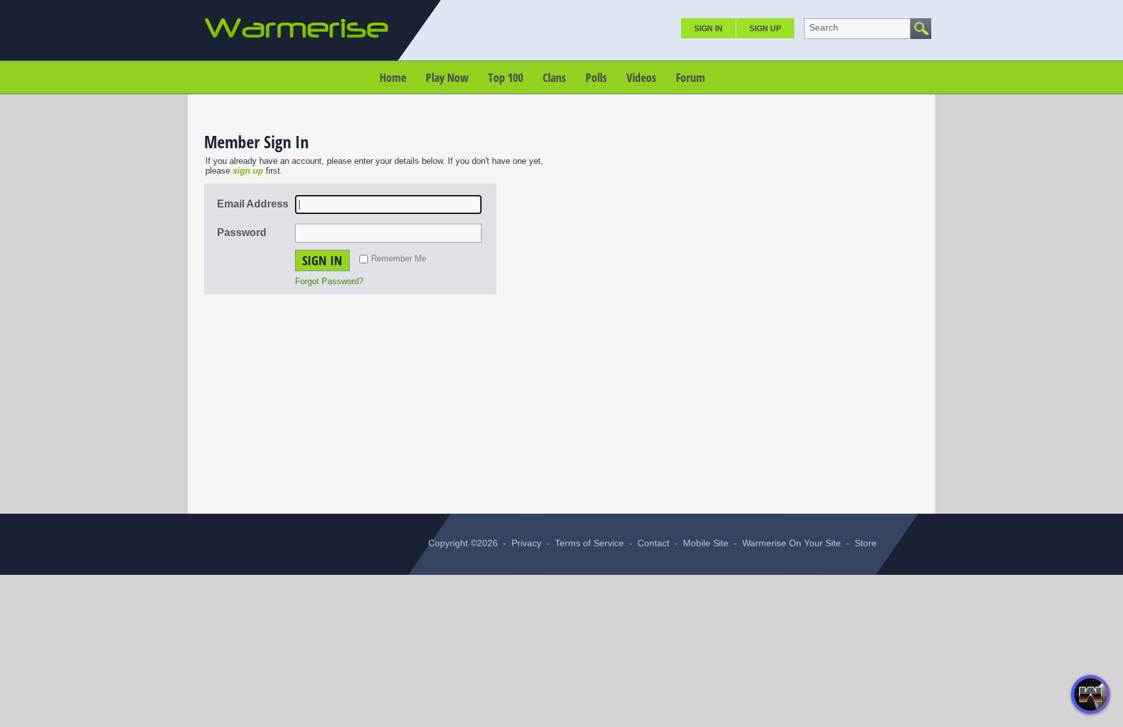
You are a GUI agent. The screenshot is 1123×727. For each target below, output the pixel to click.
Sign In (708, 28)
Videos (641, 77)
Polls (596, 77)
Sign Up (765, 28)
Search (823, 27)
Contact (653, 543)
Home (393, 77)
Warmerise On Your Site (791, 543)
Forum (690, 77)
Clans (554, 77)
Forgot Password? (329, 281)
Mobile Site (706, 543)
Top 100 (505, 77)
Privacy (526, 543)
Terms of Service (589, 543)
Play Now (447, 77)
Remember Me (398, 258)
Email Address (253, 203)
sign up (248, 171)
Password (241, 232)
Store (866, 543)
